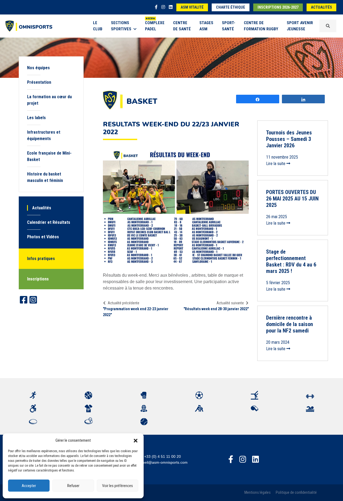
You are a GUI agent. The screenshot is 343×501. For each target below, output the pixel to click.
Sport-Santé (228, 25)
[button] (135, 440)
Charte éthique (230, 7)
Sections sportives (121, 25)
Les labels (36, 117)
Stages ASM (206, 25)
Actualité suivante (230, 303)
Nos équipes (38, 67)
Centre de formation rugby (261, 25)
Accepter (29, 485)
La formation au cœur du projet (49, 100)
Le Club (97, 25)
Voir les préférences (117, 485)
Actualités (321, 7)
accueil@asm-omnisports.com (162, 462)
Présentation (39, 82)
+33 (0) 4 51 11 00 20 (162, 456)
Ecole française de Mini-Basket (49, 156)
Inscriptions (38, 278)
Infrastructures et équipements (43, 135)
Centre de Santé (182, 25)
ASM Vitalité (192, 7)
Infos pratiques (41, 258)
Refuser (73, 485)
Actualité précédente (123, 303)
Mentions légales (257, 492)
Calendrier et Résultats (48, 222)
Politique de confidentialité (296, 492)
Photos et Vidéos (43, 236)
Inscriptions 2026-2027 (278, 7)
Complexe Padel (155, 25)
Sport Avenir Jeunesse (300, 25)
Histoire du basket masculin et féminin (45, 177)
